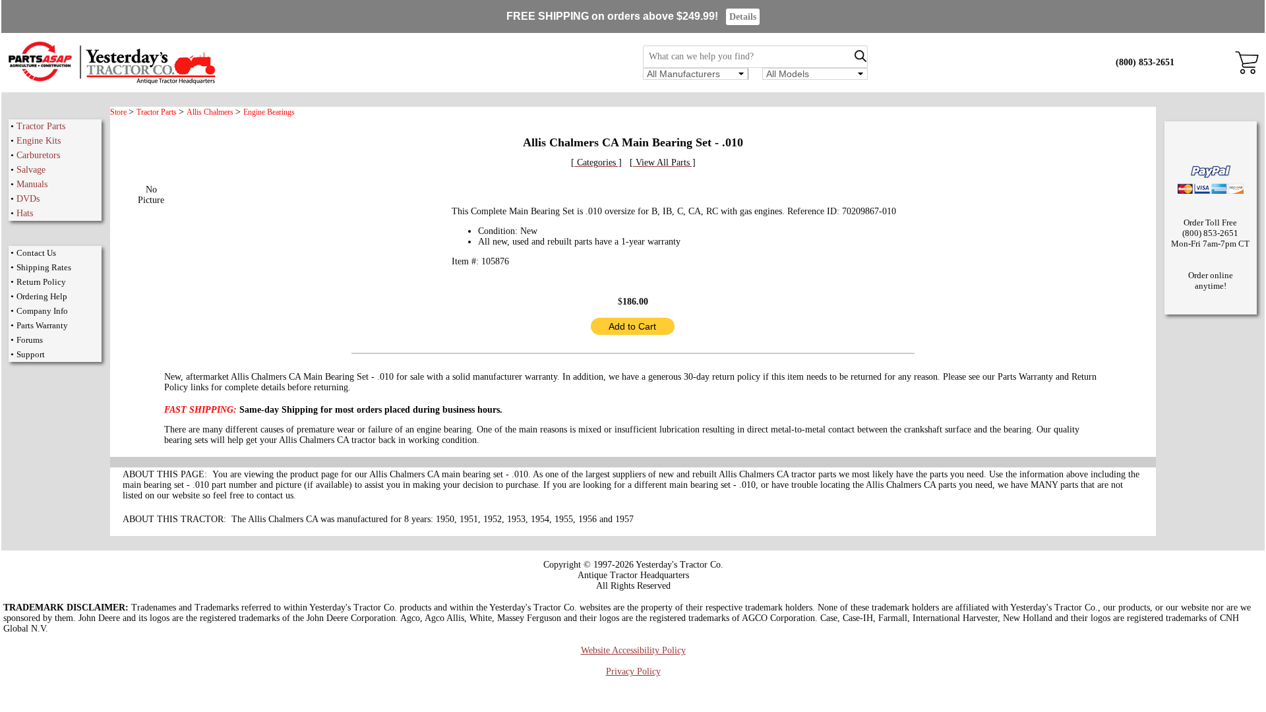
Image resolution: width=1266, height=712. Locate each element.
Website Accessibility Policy (633, 650)
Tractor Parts (40, 126)
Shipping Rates (43, 267)
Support (30, 354)
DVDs (28, 199)
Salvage (30, 170)
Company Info (42, 311)
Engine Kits (38, 141)
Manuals (31, 184)
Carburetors (38, 155)
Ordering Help (41, 296)
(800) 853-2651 (1145, 62)
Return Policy (41, 282)
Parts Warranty (42, 325)
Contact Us (36, 253)
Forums (29, 340)
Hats (24, 213)
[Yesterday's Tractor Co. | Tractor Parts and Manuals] (111, 82)
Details (742, 17)
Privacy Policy (633, 671)
